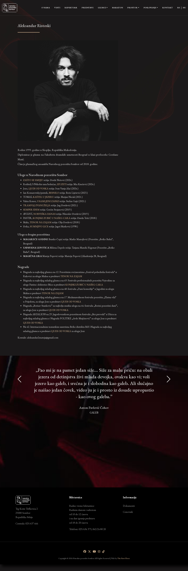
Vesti (57, 7)
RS (178, 7)
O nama (45, 7)
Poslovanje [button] (150, 7)
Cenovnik (128, 511)
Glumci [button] (102, 7)
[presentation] (20, 420)
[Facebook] (84, 551)
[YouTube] (94, 551)
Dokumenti (129, 505)
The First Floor (123, 558)
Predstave (87, 7)
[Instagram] (99, 551)
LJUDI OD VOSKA (71, 301)
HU (184, 7)
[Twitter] (89, 551)
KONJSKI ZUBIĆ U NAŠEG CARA (84, 284)
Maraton (117, 7)
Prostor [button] (132, 7)
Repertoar (71, 7)
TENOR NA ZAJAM (71, 276)
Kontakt (167, 7)
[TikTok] (103, 551)
